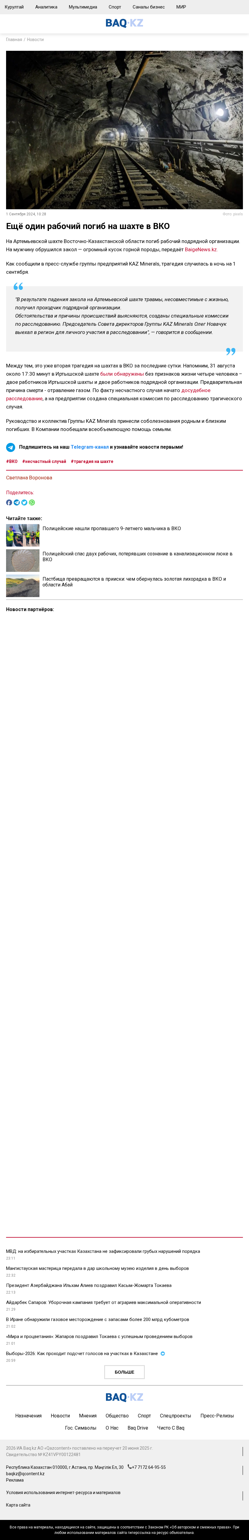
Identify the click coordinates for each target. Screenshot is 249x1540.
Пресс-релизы (217, 1416)
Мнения (88, 1416)
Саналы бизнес (149, 7)
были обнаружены (121, 374)
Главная (14, 39)
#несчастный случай (44, 461)
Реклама (15, 1480)
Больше (124, 1372)
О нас (112, 1428)
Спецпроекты (175, 1416)
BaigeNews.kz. (201, 249)
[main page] (124, 26)
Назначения (28, 1416)
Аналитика (46, 7)
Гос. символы (81, 1428)
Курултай (14, 7)
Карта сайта (18, 1505)
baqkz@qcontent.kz (25, 1473)
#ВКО (12, 461)
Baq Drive (138, 1428)
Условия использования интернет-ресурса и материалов (63, 1492)
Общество (117, 1416)
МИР (181, 7)
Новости (35, 39)
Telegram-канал (90, 447)
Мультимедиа (83, 7)
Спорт (115, 7)
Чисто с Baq (170, 1428)
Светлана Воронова (29, 477)
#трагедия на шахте (92, 461)
